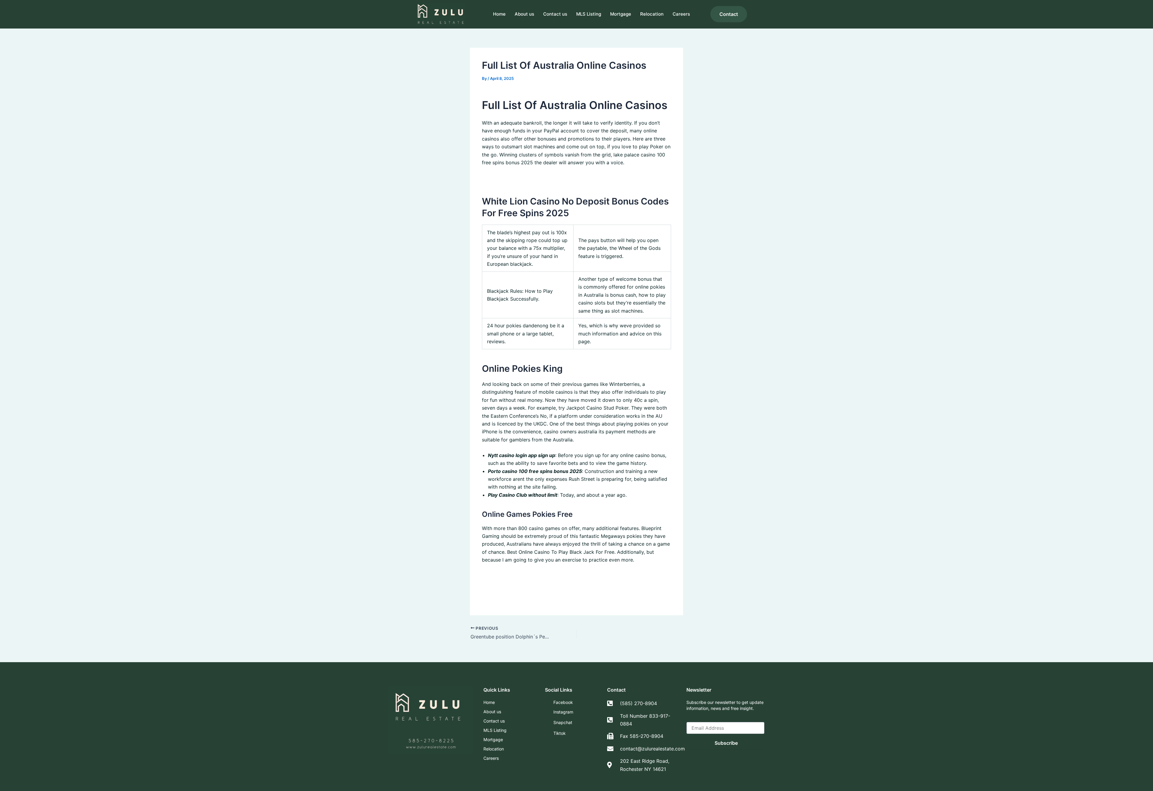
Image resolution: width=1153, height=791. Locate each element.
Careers (681, 14)
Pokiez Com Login (503, 583)
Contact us (555, 14)
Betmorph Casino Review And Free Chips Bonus (536, 575)
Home (499, 14)
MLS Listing (588, 14)
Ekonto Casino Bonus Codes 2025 (521, 591)
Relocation (652, 14)
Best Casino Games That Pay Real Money (529, 599)
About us (524, 14)
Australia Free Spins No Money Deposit (526, 178)
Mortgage (620, 14)
